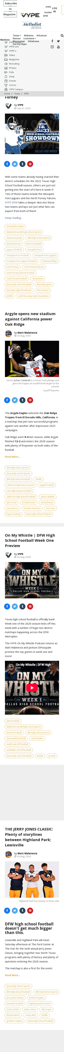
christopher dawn (15, 226)
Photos (12, 67)
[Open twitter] (58, 41)
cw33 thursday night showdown (33, 296)
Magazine (14, 59)
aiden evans (30, 1009)
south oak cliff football (17, 744)
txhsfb (9, 296)
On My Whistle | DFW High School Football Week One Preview (30, 540)
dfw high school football (18, 479)
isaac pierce (12, 508)
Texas (16, 35)
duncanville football (16, 738)
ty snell (52, 755)
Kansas (17, 38)
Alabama (28, 35)
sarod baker (37, 738)
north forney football (16, 278)
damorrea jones (14, 237)
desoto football (14, 732)
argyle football (47, 485)
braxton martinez (32, 508)
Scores (12, 85)
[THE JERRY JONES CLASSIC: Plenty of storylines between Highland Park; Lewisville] (32, 879)
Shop (12, 76)
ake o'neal (11, 502)
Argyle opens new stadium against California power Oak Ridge (30, 319)
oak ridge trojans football (18, 490)
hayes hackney (13, 514)
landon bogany (36, 997)
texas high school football (18, 284)
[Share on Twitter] (15, 164)
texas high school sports (18, 473)
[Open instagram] (52, 47)
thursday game (44, 284)
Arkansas (42, 35)
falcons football (33, 243)
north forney (12, 266)
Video (12, 55)
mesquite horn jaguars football (21, 261)
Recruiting (14, 63)
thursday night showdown (18, 290)
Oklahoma (33, 41)
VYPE (20, 105)
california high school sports (20, 485)
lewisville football (14, 1003)
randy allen (30, 1015)
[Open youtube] (58, 47)
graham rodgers (14, 1020)
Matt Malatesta (27, 332)
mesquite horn (34, 249)
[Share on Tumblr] (22, 164)
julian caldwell (47, 496)
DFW (26, 93)
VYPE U (12, 50)
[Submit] (62, 36)
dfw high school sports (39, 237)
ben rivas (50, 508)
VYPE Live (14, 46)
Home (7, 93)
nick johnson (47, 502)
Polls (11, 72)
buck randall (12, 1009)
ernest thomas (13, 243)
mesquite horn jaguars (45, 255)
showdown (37, 278)
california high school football (20, 496)
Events (12, 80)
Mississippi (19, 41)
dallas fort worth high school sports (23, 232)
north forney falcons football (20, 272)
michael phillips (49, 261)
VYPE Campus (16, 89)
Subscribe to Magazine (10, 9)
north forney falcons (34, 266)
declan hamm (13, 1015)
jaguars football (14, 249)
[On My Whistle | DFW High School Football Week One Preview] (32, 580)
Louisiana (29, 38)
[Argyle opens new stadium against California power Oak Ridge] (32, 359)
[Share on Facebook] (7, 164)
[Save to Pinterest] (30, 164)
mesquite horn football (17, 255)
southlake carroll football (18, 750)
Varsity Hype (20, 44)
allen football (12, 720)
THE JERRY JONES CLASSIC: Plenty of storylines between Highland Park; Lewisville (29, 836)
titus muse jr (43, 290)
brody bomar (28, 502)
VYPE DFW (11, 202)
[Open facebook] (52, 41)
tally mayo (46, 1009)
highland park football (39, 1003)
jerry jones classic (15, 997)
